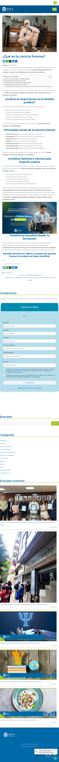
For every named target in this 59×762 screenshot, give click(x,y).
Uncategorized (4, 473)
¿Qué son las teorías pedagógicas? (30, 275)
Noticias (2, 464)
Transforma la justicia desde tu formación (15, 84)
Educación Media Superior (8, 452)
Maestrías (3, 461)
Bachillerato (3, 440)
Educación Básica (5, 449)
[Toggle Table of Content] (49, 76)
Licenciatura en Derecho (11, 166)
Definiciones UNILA (5, 446)
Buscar (55, 423)
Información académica (7, 455)
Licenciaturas (8, 272)
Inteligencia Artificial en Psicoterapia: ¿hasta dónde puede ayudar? (20, 643)
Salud (2, 467)
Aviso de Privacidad (50, 757)
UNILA (23, 166)
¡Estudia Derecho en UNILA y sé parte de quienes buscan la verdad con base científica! (29, 86)
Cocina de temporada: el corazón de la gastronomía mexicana (18, 720)
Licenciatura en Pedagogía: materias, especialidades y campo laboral (20, 681)
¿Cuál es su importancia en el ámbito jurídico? (17, 79)
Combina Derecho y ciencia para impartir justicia (17, 82)
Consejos (2, 443)
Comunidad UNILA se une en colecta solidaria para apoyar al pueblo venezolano (24, 604)
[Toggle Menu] (54, 9)
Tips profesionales (5, 470)
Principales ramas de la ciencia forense (15, 81)
